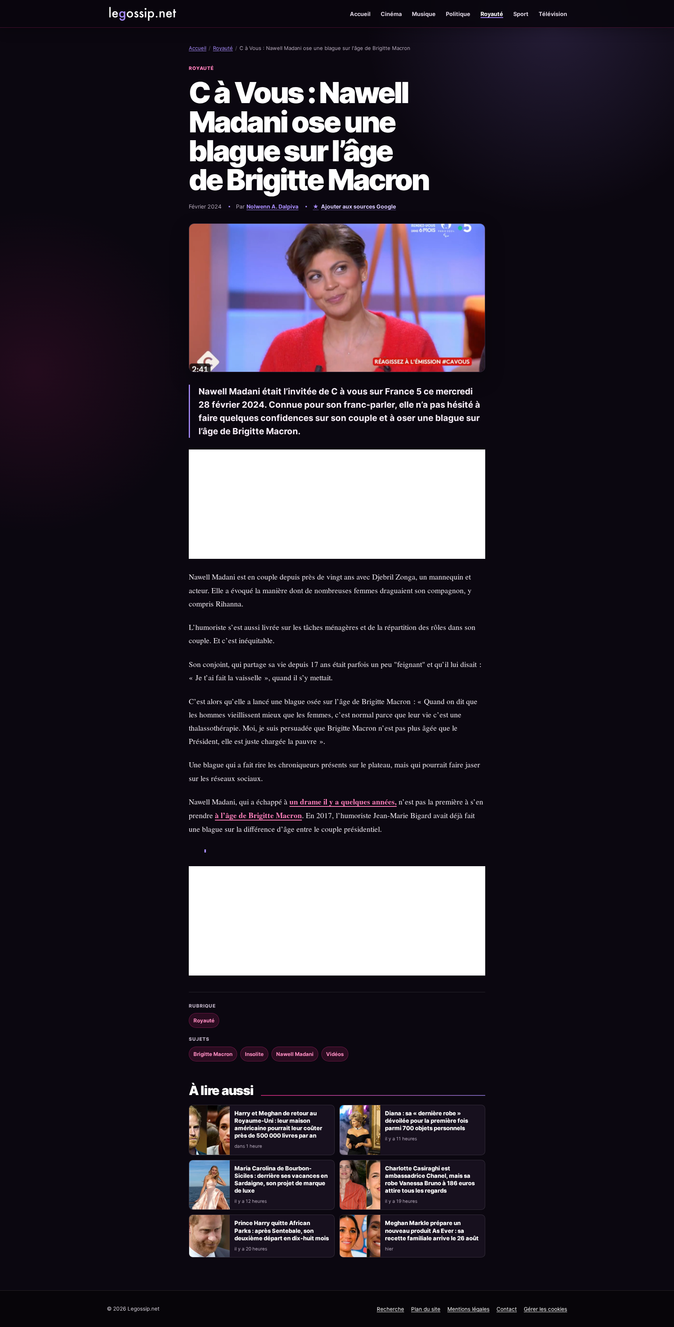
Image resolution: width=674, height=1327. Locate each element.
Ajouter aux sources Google (358, 206)
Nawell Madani (295, 1054)
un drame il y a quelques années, (343, 801)
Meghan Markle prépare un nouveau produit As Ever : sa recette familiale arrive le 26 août (432, 1230)
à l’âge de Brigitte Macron (258, 815)
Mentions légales (468, 1309)
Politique (458, 14)
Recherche (390, 1309)
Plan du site (425, 1309)
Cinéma (391, 14)
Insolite (254, 1054)
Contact (507, 1309)
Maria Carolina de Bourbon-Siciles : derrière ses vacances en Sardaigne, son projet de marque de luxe (281, 1179)
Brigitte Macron (212, 1054)
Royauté (492, 14)
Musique (424, 14)
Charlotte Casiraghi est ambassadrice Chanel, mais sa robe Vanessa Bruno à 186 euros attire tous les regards (430, 1179)
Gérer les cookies (545, 1309)
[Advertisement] (337, 504)
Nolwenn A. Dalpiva (272, 206)
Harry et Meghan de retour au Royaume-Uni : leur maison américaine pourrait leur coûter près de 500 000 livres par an (278, 1124)
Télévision (553, 14)
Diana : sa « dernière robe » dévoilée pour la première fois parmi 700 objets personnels (426, 1121)
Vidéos (335, 1054)
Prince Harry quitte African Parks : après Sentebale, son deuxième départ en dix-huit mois (281, 1230)
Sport (521, 14)
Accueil (360, 14)
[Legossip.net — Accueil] (142, 14)
